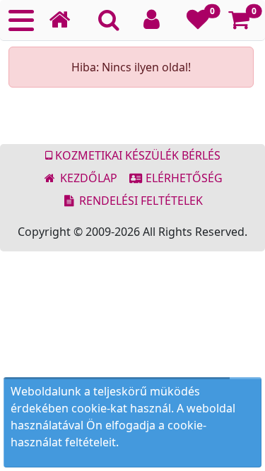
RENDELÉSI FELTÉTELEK (139, 200)
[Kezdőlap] (65, 20)
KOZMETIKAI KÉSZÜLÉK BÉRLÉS (136, 155)
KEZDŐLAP (87, 178)
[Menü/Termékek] (21, 20)
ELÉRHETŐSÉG (183, 178)
